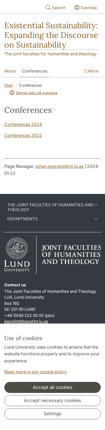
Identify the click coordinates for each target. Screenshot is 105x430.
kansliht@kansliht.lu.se (26, 321)
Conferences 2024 (23, 124)
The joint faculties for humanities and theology (50, 53)
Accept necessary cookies (52, 400)
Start (8, 85)
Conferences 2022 (23, 135)
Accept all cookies (52, 387)
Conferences (34, 71)
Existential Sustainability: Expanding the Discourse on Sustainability (51, 35)
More (93, 71)
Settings (52, 413)
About (10, 71)
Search (59, 7)
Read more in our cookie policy (35, 371)
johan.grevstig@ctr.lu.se (59, 166)
